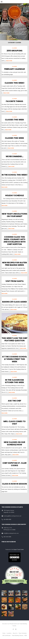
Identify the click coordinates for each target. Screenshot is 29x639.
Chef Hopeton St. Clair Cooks (14, 464)
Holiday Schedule (14, 195)
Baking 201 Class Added (14, 301)
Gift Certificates (6, 635)
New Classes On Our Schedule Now (14, 443)
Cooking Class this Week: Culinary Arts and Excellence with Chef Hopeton (14, 241)
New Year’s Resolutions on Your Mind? (14, 215)
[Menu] (1, 1)
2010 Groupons (14, 50)
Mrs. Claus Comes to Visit (14, 422)
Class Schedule (23, 633)
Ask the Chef (14, 400)
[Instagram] (16, 37)
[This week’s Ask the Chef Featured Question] (14, 323)
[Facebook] (13, 37)
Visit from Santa (14, 281)
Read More (9, 60)
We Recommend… (14, 156)
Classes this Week (14, 138)
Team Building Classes (17, 635)
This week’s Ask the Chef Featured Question (14, 339)
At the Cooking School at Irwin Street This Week (14, 359)
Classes (14, 48)
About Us (15, 633)
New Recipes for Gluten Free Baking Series (14, 263)
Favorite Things (14, 101)
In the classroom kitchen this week (14, 381)
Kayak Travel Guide (19, 549)
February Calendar (14, 69)
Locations (9, 633)
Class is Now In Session (14, 483)
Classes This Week (14, 119)
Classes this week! (14, 83)
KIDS (25, 635)
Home (3, 633)
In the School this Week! (14, 174)
